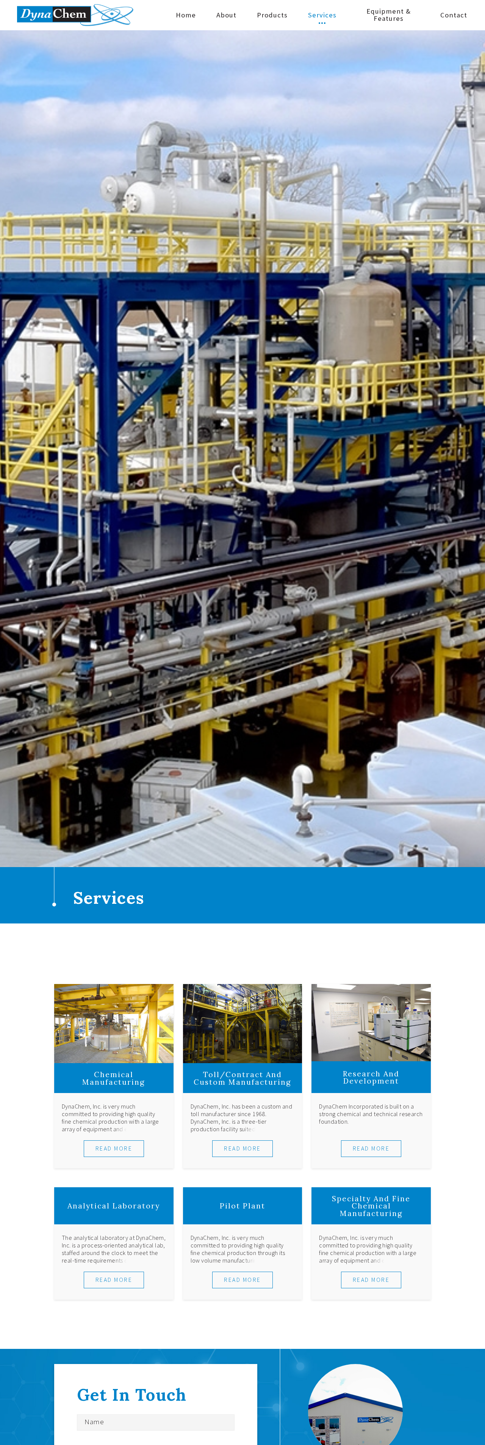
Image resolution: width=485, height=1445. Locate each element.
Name (94, 1421)
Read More (114, 1148)
